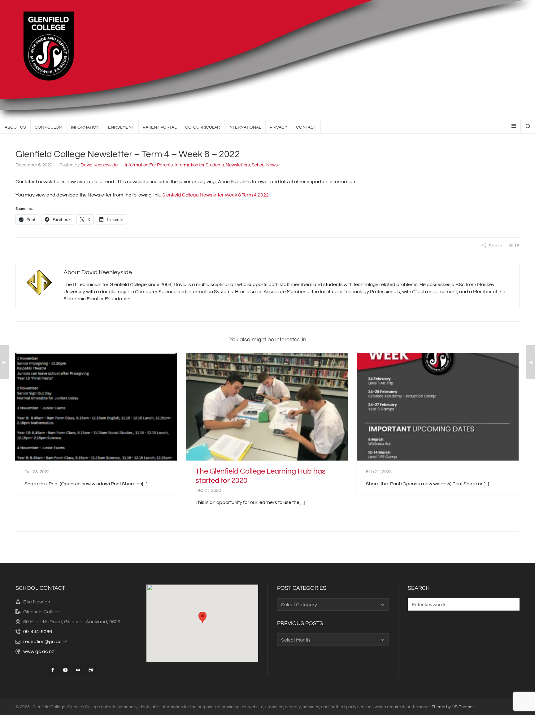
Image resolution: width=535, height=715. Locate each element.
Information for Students (199, 165)
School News (265, 165)
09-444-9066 (37, 631)
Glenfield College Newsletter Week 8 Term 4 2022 (215, 194)
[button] (512, 604)
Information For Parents (149, 165)
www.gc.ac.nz (38, 651)
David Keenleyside (99, 165)
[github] (90, 670)
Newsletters (238, 165)
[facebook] (52, 670)
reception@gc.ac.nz (45, 641)
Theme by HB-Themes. (454, 707)
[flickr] (78, 670)
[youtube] (65, 670)
